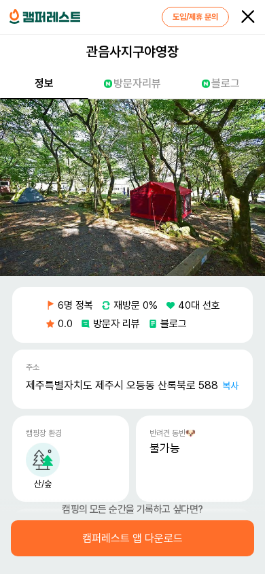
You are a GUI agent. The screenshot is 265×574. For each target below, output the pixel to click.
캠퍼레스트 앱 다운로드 (132, 538)
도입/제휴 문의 (195, 17)
